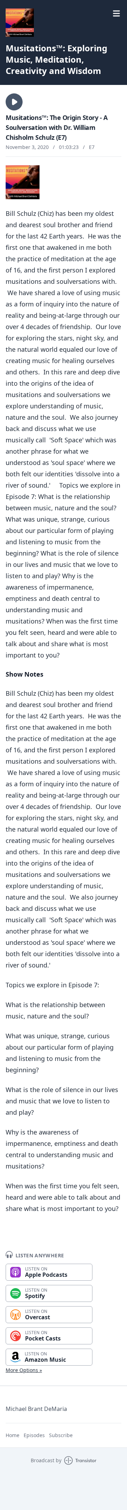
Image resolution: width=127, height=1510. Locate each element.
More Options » (24, 1370)
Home (12, 1435)
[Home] (20, 22)
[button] (14, 101)
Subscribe (61, 1435)
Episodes (34, 1435)
